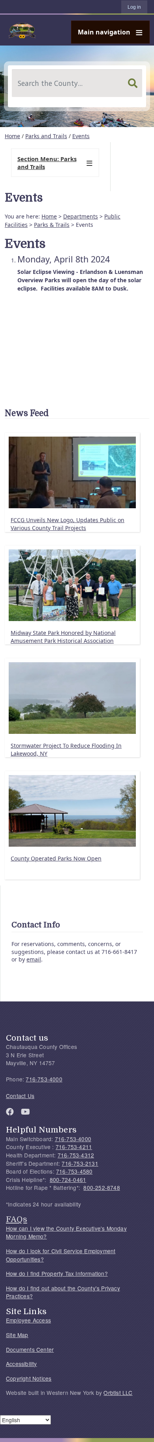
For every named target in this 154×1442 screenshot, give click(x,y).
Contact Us (20, 1096)
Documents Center (30, 1349)
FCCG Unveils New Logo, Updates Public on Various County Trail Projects (67, 524)
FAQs (16, 1219)
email (33, 959)
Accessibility (21, 1364)
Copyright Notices (28, 1378)
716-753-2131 (80, 1163)
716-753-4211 (74, 1147)
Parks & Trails (51, 224)
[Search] (132, 83)
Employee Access (28, 1320)
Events (81, 136)
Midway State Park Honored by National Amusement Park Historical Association (63, 636)
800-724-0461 (68, 1180)
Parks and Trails (46, 136)
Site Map (17, 1335)
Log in (134, 7)
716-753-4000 (44, 1079)
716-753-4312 (76, 1155)
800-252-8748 (101, 1187)
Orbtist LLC (117, 1392)
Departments (80, 216)
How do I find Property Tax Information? (57, 1273)
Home (12, 136)
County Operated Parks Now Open (56, 858)
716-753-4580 (74, 1171)
